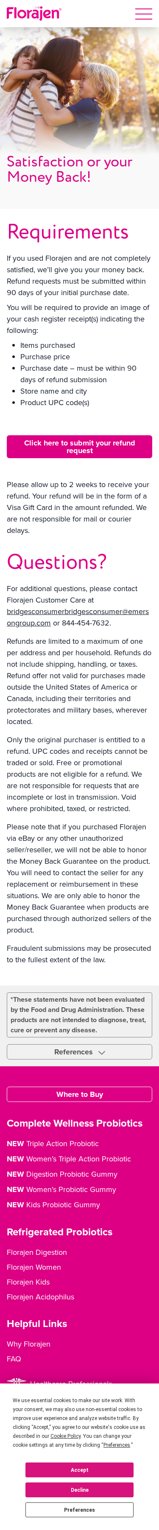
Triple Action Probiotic (53, 1143)
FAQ (14, 1358)
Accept (80, 1470)
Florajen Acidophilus (40, 1296)
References (74, 1051)
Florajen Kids (28, 1281)
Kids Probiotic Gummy (53, 1204)
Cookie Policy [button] (65, 1436)
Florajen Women (34, 1267)
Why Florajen (28, 1343)
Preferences (79, 1510)
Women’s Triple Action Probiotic (69, 1158)
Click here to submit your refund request (79, 446)
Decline (80, 1490)
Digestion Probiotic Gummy (62, 1174)
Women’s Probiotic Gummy (61, 1189)
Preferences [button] (116, 1445)
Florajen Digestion (37, 1252)
